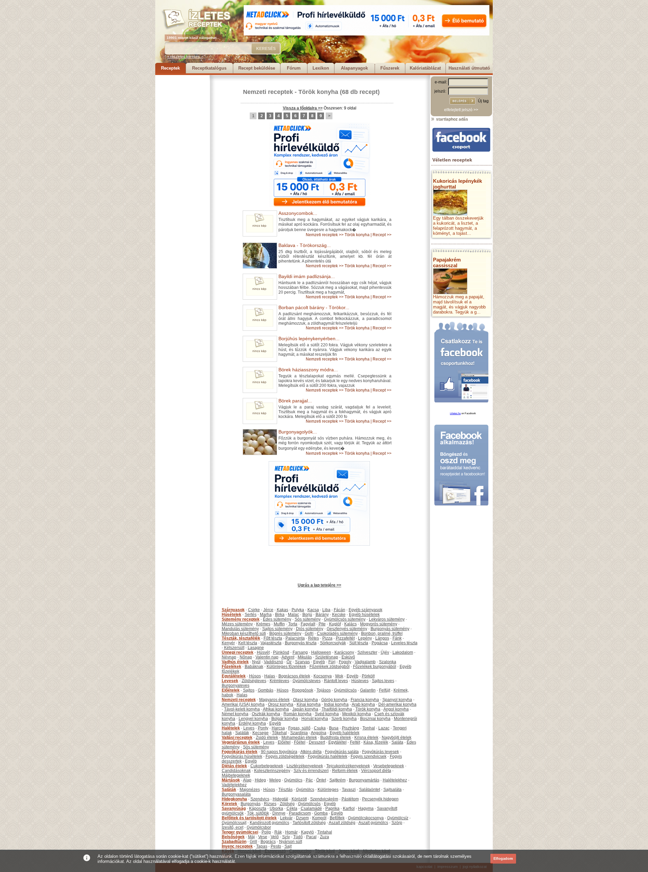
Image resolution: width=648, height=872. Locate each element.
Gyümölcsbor (259, 827)
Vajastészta (271, 643)
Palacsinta (295, 638)
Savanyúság (234, 808)
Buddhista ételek (335, 737)
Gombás (265, 690)
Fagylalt (308, 624)
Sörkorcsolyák (333, 643)
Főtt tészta (273, 638)
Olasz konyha (305, 699)
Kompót (319, 818)
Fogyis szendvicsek (368, 756)
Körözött (299, 799)
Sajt (288, 846)
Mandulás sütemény (240, 628)
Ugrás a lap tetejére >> (319, 585)
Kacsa (313, 609)
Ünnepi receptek (237, 652)
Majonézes (250, 789)
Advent (287, 657)
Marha (266, 614)
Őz (289, 661)
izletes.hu (455, 413)
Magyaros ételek (274, 699)
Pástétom (350, 799)
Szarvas (302, 661)
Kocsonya (323, 676)
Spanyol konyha (397, 699)
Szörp (397, 822)
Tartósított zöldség (309, 822)
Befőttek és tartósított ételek (249, 818)
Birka (280, 614)
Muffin (279, 624)
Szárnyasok (233, 609)
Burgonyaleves (235, 685)
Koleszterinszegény (272, 770)
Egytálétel (337, 742)
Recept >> (382, 234)
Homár (291, 832)
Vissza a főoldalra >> (303, 108)
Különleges (328, 789)
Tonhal (368, 728)
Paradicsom (300, 813)
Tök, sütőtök (258, 813)
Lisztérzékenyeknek (305, 766)
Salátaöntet (369, 789)
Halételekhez (395, 780)
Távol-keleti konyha (242, 709)
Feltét (355, 742)
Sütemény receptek (241, 619)
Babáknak (254, 666)
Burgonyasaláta (236, 794)
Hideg (260, 780)
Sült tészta (358, 643)
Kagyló (307, 832)
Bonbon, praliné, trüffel (382, 633)
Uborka (276, 808)
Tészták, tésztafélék (241, 638)
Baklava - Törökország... (304, 245)
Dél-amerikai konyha (397, 704)
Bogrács (268, 841)
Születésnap (326, 657)
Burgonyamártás (364, 780)
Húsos (255, 676)
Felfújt (384, 690)
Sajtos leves (383, 680)
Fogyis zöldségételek (285, 756)
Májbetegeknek (236, 775)
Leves (248, 728)
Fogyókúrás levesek (380, 751)
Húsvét (263, 652)
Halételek (231, 728)
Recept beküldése (256, 68)
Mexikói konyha (356, 714)
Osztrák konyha (266, 714)
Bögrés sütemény (285, 633)
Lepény (365, 638)
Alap (247, 780)
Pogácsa (380, 643)
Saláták (242, 732)
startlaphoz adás (451, 119)
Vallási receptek (237, 737)
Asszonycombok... (297, 213)
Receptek (170, 68)
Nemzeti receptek (268, 92)
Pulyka (298, 609)
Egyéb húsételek (364, 614)
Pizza (327, 638)
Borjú (307, 614)
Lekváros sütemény (387, 619)
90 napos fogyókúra (279, 751)
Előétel (284, 742)
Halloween (321, 652)
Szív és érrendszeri (311, 770)
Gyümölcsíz (397, 818)
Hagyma (366, 808)
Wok (339, 676)
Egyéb (319, 661)
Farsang (300, 652)
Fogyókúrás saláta (342, 751)
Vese (262, 836)
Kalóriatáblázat (425, 68)
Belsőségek (233, 836)
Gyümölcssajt (234, 822)
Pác (309, 780)
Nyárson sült (290, 841)
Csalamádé (311, 808)
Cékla (292, 808)
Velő (275, 836)
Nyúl (256, 661)
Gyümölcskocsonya (366, 818)
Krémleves (279, 680)
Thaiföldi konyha (337, 709)
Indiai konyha (336, 704)
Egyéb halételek (344, 732)
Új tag (483, 101)
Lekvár (286, 818)
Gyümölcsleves (307, 680)
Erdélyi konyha (252, 723)
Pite (322, 624)
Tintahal (324, 832)
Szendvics (259, 799)
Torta (292, 624)
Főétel (299, 742)
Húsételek (231, 614)
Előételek (231, 690)
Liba (326, 609)
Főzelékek (231, 666)
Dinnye (279, 813)
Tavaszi (349, 789)
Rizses (270, 803)
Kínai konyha (309, 704)
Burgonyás (251, 803)
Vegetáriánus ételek (241, 742)
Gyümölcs (293, 780)
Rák (278, 832)
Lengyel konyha (253, 718)
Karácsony (344, 652)
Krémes (263, 624)
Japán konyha (305, 709)
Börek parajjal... (295, 400)
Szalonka (387, 661)
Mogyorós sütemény (378, 624)
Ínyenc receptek (237, 846)
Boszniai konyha (375, 718)
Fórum (294, 68)
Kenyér (228, 643)
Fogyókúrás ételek (240, 751)
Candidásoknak (236, 770)
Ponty (263, 728)
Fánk (397, 638)
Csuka (320, 728)
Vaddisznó (273, 661)
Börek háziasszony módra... (308, 369)
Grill (253, 841)
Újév (385, 652)
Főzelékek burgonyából (374, 666)
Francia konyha (365, 699)
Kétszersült (234, 647)
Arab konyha (363, 704)
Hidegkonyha (234, 799)
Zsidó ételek (267, 737)
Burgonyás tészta (301, 643)
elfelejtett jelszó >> (461, 109)
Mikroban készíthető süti (244, 633)
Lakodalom (403, 652)
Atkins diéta (311, 751)
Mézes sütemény (237, 624)
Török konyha (318, 92)
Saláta (397, 742)
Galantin (368, 690)
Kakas (282, 609)
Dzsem (302, 818)
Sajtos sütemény (277, 628)
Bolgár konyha (284, 718)
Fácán (339, 609)
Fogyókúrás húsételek (242, 756)
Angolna (318, 732)
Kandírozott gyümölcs (269, 822)
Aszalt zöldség (342, 822)
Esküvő (348, 657)
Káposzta (257, 808)
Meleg (275, 780)
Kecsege (260, 732)
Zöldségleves (254, 680)
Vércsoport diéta (376, 770)
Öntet (321, 780)
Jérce (268, 609)
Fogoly (345, 661)
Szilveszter (367, 652)
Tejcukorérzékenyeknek (348, 766)
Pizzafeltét (345, 638)
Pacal (311, 836)
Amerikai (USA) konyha (243, 704)
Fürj (331, 661)
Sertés (250, 614)
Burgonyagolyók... (297, 431)
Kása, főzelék (375, 742)
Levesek (230, 680)
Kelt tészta (247, 643)
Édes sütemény (277, 619)
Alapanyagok (354, 68)
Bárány (322, 614)
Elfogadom (503, 858)
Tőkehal (279, 732)
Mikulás (305, 657)
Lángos (382, 638)
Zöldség (287, 803)
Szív (286, 836)
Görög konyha (334, 699)
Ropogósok (302, 690)
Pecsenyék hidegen (380, 799)
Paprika (332, 808)
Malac (293, 614)
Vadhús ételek (235, 661)
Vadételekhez (234, 784)
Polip (266, 832)
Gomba (321, 813)
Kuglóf (335, 624)
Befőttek (337, 818)
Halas (269, 676)
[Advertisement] (182, 176)
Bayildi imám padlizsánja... (306, 276)
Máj (251, 836)
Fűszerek (389, 68)
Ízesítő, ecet (232, 827)
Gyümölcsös (345, 690)
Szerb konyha (344, 718)
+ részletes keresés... (185, 56)
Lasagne (256, 647)
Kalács (350, 624)
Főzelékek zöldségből (329, 666)
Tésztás (285, 789)
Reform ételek (345, 770)
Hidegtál (280, 799)
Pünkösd (281, 652)
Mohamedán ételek (299, 737)
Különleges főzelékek (286, 666)
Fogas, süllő (299, 728)
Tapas (261, 846)
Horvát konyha (314, 718)
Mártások (231, 780)
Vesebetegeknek (388, 766)
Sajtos (248, 690)
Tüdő (298, 836)
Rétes (313, 638)
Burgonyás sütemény (390, 628)
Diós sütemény (309, 628)
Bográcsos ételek (294, 676)
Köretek (229, 803)
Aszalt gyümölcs (373, 822)
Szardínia (299, 732)
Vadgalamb (365, 661)
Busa (334, 728)
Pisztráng (350, 728)
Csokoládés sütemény (337, 633)
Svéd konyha (327, 714)
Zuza (324, 836)
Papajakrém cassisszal (447, 262)
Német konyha (235, 714)
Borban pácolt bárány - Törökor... (313, 307)
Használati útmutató (469, 68)
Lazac (383, 728)
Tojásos (324, 690)
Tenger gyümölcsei (240, 832)
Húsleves (360, 680)
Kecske (339, 614)
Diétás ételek (234, 766)
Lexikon (321, 68)
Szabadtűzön (234, 841)
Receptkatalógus (209, 68)
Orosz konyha (280, 704)
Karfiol (349, 808)
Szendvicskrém (324, 799)
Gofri (309, 633)
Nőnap (246, 657)
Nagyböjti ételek (396, 737)
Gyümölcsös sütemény (345, 619)
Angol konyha (396, 709)
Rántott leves (336, 680)
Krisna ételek (366, 737)
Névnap (229, 657)
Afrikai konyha (276, 709)
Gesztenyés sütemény (347, 628)
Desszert (317, 742)
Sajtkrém (337, 780)
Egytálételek (234, 676)
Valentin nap (266, 657)
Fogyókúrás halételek (327, 756)
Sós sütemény (308, 619)
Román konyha (298, 714)
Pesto (276, 846)
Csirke (254, 609)
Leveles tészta (404, 643)
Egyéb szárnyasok (365, 609)
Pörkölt (368, 676)
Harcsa (278, 728)
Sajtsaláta (392, 789)
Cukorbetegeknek (266, 766)
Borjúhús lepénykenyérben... (309, 338)
